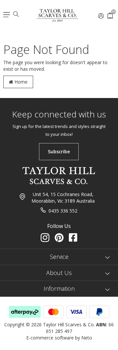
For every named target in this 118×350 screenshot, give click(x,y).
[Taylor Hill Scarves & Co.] (57, 12)
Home (20, 82)
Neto (86, 338)
